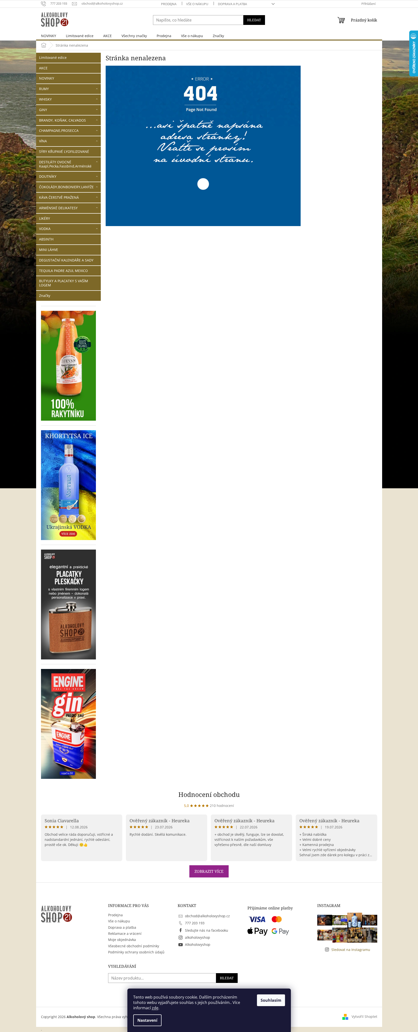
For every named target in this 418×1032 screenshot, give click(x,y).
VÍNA (43, 141)
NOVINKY (46, 78)
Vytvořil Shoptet (364, 1016)
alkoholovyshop (197, 937)
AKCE (43, 68)
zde (155, 1008)
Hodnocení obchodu (209, 794)
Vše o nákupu (197, 4)
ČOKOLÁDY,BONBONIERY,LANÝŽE (66, 187)
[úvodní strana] (203, 145)
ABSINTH (46, 239)
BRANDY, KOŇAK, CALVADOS (62, 120)
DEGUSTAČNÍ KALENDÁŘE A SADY (66, 260)
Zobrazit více (209, 871)
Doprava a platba (232, 4)
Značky (44, 295)
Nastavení (147, 1020)
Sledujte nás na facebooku (206, 930)
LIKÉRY (44, 218)
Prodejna (168, 4)
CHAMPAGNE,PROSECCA (59, 130)
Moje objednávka (122, 939)
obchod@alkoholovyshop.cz (207, 916)
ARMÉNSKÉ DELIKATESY (58, 208)
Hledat (254, 20)
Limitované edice (53, 57)
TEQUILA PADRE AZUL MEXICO (63, 270)
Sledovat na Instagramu (350, 949)
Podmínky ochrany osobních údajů (136, 952)
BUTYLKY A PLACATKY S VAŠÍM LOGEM (63, 283)
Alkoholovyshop (197, 944)
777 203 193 (194, 923)
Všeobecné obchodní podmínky (133, 946)
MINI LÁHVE (48, 249)
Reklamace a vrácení (125, 933)
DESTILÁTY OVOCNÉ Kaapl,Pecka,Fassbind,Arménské (65, 164)
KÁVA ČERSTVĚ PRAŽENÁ (59, 197)
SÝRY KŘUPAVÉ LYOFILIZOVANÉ (64, 151)
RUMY (44, 88)
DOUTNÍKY (47, 176)
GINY (43, 109)
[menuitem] (48, 36)
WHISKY (45, 99)
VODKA (45, 228)
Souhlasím (271, 1000)
